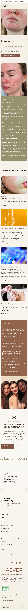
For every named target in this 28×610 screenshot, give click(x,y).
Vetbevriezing (5, 528)
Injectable (4, 520)
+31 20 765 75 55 (5, 598)
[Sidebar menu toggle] (25, 6)
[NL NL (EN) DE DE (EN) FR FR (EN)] (23, 607)
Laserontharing (5, 514)
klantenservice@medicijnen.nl (8, 600)
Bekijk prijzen (20, 446)
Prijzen (3, 536)
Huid (2, 517)
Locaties (9, 484)
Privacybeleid (4, 541)
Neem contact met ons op (13, 504)
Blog (2, 549)
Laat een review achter (7, 554)
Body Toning (4, 531)
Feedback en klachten (7, 544)
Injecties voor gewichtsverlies (9, 522)
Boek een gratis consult (10, 55)
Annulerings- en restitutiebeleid (10, 538)
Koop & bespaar (6, 446)
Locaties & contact (6, 552)
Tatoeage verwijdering (7, 525)
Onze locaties (21, 1)
